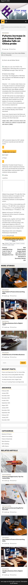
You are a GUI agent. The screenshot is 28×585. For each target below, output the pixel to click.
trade (12, 244)
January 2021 (5, 417)
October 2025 (5, 400)
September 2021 (6, 412)
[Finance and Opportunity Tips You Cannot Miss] (14, 463)
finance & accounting (7, 436)
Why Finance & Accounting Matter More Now (13, 374)
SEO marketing (5, 443)
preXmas (5, 244)
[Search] (26, 21)
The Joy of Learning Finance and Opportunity (13, 382)
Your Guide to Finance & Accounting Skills (12, 377)
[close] (3, 147)
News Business (5, 32)
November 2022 (6, 410)
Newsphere (24, 581)
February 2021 (5, 415)
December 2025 (6, 395)
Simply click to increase (9, 152)
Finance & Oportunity (7, 439)
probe (9, 244)
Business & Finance (6, 434)
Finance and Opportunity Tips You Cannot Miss (13, 372)
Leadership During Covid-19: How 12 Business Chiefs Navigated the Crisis (7, 251)
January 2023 (5, 407)
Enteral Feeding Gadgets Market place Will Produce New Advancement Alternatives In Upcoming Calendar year (20, 254)
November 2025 (6, 398)
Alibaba (7, 243)
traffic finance (5, 446)
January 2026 (5, 393)
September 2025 (6, 403)
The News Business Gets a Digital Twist (11, 379)
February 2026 (5, 390)
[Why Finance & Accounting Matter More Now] (14, 494)
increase (22, 243)
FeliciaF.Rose (13, 49)
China (11, 243)
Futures (17, 243)
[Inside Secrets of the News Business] (14, 341)
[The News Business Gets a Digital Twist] (14, 309)
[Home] (3, 22)
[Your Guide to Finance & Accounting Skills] (14, 278)
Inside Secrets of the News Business (13, 354)
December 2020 (6, 420)
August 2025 (5, 405)
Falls (14, 243)
